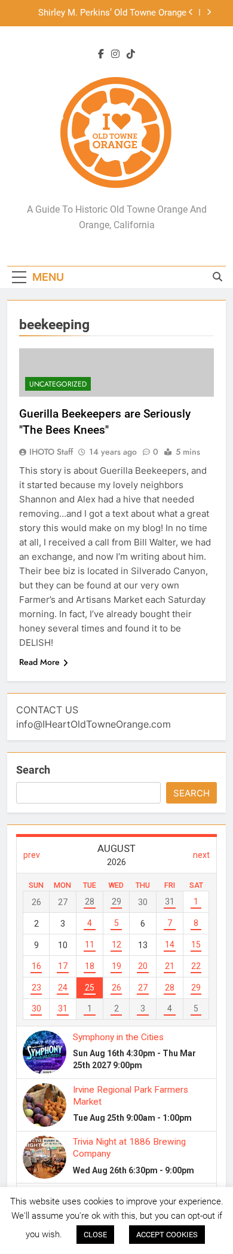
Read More (39, 662)
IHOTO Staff (51, 452)
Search (33, 770)
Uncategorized (58, 384)
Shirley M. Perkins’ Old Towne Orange (112, 13)
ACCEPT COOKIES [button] (167, 1234)
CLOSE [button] (95, 1234)
